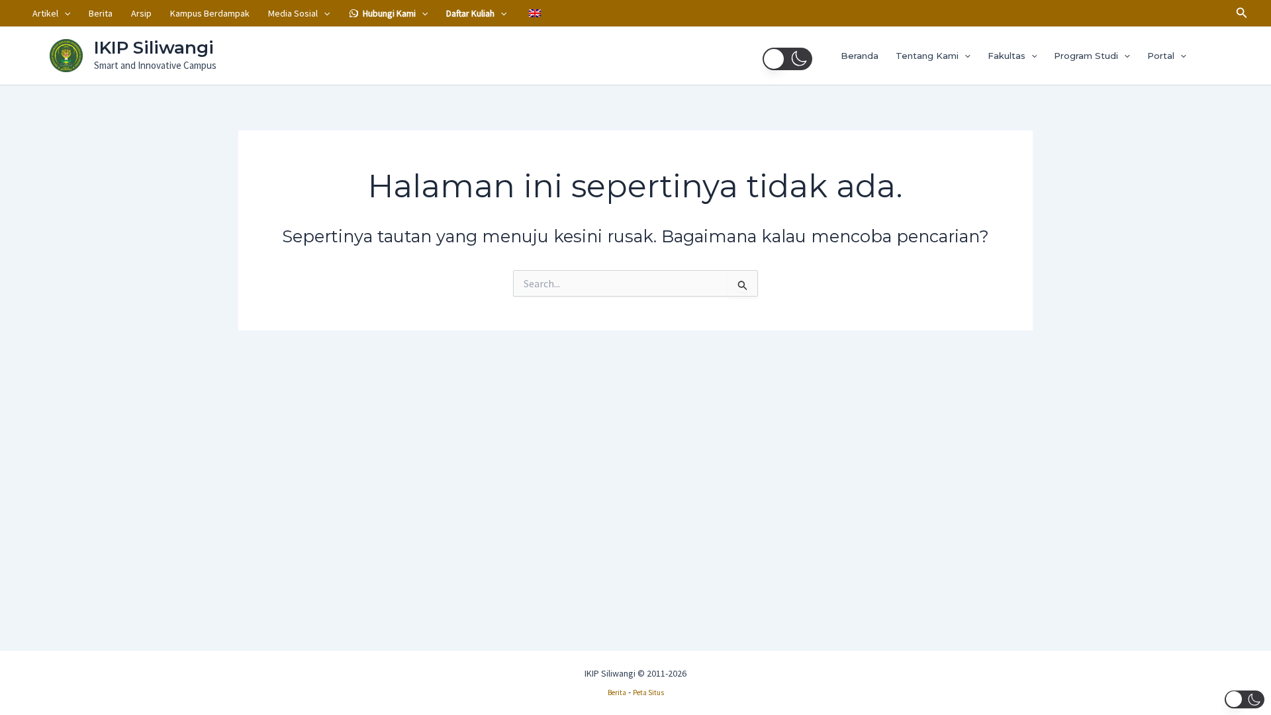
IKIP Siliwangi (154, 47)
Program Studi (1086, 55)
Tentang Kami (927, 55)
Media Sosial (293, 13)
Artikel (45, 13)
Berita (101, 13)
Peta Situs (648, 692)
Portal (1160, 55)
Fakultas (1006, 55)
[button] (64, 13)
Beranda (859, 55)
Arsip (141, 13)
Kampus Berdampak (210, 13)
